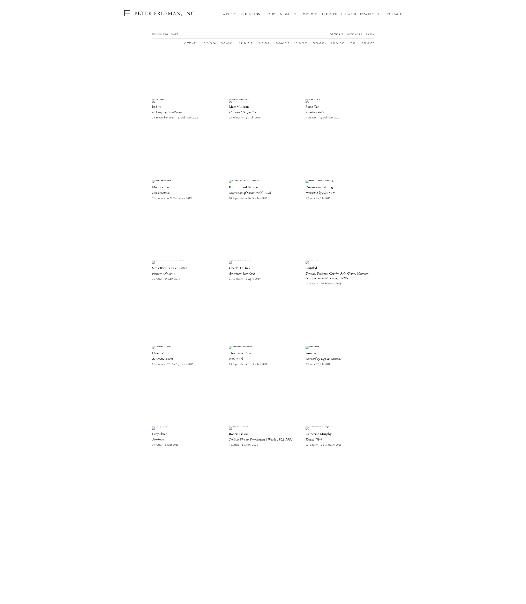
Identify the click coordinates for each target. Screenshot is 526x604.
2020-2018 (246, 43)
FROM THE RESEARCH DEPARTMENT (351, 14)
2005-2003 (338, 43)
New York (355, 34)
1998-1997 (367, 43)
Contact (393, 14)
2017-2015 (264, 43)
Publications (305, 14)
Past (174, 34)
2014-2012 (283, 43)
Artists (230, 14)
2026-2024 (209, 43)
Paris (370, 34)
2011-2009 (301, 43)
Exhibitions (252, 14)
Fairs (271, 14)
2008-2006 (319, 43)
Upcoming (160, 34)
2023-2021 (227, 43)
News (284, 14)
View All (337, 34)
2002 (353, 43)
